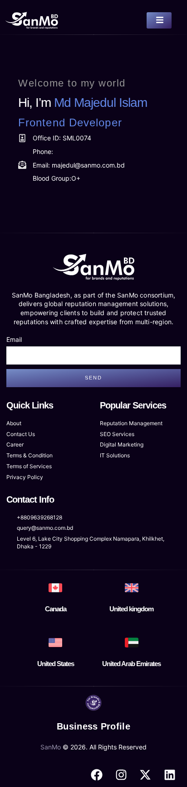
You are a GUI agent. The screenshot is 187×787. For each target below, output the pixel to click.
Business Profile (93, 726)
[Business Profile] (93, 703)
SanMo (50, 747)
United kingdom (131, 609)
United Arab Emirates (131, 663)
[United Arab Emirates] (131, 642)
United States (55, 663)
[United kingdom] (131, 588)
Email (14, 339)
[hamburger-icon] (159, 20)
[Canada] (55, 588)
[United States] (55, 642)
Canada (55, 609)
